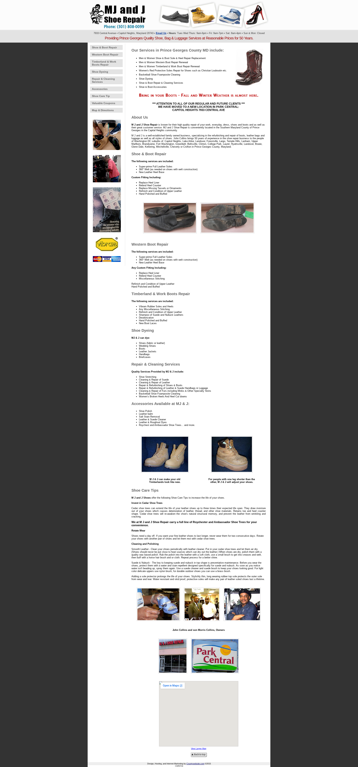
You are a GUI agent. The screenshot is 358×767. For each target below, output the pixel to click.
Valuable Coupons (103, 103)
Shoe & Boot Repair (104, 47)
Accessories (100, 88)
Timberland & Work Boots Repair (104, 63)
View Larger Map (198, 748)
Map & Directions (103, 110)
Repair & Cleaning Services (103, 80)
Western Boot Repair (105, 54)
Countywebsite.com (195, 764)
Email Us (161, 33)
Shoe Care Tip (101, 96)
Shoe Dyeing (100, 71)
